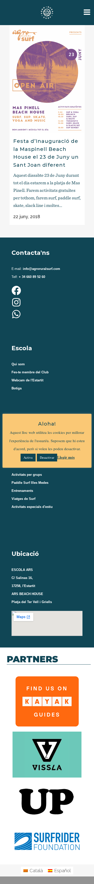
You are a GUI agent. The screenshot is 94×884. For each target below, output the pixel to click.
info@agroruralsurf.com (41, 269)
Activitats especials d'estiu (32, 507)
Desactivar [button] (47, 457)
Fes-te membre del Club (30, 372)
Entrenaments (22, 491)
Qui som (18, 364)
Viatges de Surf (23, 499)
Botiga (17, 388)
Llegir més (66, 457)
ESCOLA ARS (22, 570)
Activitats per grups (27, 475)
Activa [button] (28, 457)
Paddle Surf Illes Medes (30, 483)
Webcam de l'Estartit (27, 380)
